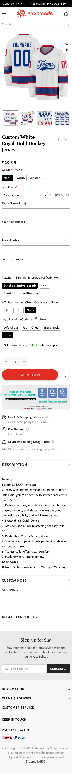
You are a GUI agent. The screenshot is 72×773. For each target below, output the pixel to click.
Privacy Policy (37, 656)
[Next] (66, 67)
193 (10, 449)
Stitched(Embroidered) (20, 285)
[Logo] (37, 13)
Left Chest (11, 327)
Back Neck (51, 327)
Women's (36, 178)
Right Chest (31, 327)
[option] (36, 67)
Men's (8, 178)
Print (44, 285)
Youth (21, 178)
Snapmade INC (35, 761)
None (30, 310)
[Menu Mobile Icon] (4, 13)
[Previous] (6, 67)
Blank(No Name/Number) (22, 293)
